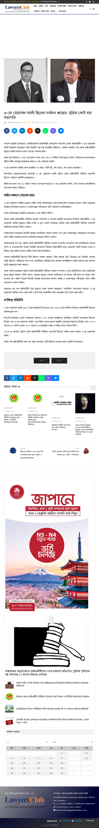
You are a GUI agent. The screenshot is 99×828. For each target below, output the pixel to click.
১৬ (62, 763)
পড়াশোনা (36, 11)
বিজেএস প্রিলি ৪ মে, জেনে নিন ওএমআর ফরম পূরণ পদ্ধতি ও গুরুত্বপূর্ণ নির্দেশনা (31, 453)
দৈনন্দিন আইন (62, 6)
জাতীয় (41, 6)
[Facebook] (86, 1)
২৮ (39, 773)
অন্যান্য (53, 11)
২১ (39, 768)
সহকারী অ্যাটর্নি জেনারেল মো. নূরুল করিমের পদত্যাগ (61, 427)
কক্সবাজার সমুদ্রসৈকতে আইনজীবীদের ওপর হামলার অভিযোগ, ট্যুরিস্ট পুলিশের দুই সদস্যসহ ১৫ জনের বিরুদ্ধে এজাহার (47, 673)
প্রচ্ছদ (35, 6)
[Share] (7, 131)
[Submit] (30, 131)
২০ (24, 768)
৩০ (62, 773)
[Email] (38, 131)
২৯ (51, 773)
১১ (87, 758)
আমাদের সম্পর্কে (52, 821)
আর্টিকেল (81, 6)
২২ (51, 768)
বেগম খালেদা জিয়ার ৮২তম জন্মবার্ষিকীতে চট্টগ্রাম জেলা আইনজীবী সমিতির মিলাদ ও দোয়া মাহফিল (84, 429)
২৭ (24, 773)
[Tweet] (14, 131)
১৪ (39, 763)
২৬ (12, 773)
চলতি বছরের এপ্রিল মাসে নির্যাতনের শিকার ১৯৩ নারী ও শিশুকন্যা (65, 452)
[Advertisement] (49, 34)
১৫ (51, 763)
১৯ (12, 768)
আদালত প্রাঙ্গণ (72, 6)
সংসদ (46, 6)
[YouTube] (90, 1)
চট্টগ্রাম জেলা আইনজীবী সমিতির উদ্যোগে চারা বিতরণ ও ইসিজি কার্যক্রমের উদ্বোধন (13, 418)
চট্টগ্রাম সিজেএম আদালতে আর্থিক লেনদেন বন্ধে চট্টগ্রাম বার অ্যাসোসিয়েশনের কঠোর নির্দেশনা (37, 420)
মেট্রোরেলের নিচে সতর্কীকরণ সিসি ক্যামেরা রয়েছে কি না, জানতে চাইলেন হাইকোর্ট (52, 709)
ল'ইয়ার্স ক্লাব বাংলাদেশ (14, 122)
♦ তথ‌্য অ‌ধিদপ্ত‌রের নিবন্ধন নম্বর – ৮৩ (50, 1)
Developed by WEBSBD (49, 825)
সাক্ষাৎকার (53, 6)
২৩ (62, 768)
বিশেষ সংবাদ (45, 11)
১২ (12, 763)
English (62, 11)
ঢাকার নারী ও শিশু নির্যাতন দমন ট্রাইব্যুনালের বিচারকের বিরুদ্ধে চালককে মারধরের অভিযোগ (52, 684)
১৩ (24, 763)
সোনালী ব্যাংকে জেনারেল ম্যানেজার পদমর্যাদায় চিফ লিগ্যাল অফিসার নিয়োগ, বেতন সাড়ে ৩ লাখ (52, 721)
